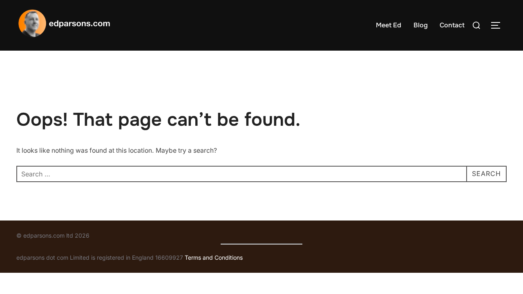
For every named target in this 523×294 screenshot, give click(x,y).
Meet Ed (388, 25)
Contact (452, 25)
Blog (420, 25)
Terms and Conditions (214, 257)
